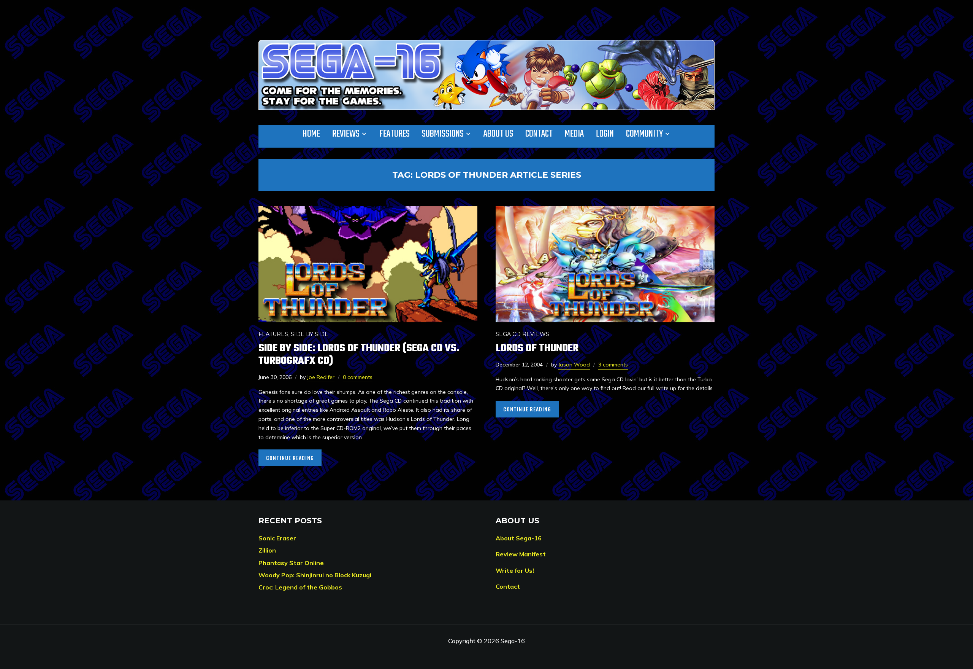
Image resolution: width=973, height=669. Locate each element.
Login (605, 134)
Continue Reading (290, 458)
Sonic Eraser (277, 538)
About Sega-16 (519, 538)
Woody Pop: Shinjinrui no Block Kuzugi (314, 575)
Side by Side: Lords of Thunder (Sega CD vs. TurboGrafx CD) (358, 354)
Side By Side (309, 334)
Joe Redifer (320, 377)
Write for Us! (515, 570)
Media (574, 134)
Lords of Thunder (537, 348)
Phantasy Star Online (291, 563)
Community (644, 134)
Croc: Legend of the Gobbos (300, 587)
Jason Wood (574, 364)
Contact (539, 134)
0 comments (357, 377)
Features (394, 134)
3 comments (613, 364)
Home (311, 134)
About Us (498, 134)
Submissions (443, 134)
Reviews (346, 134)
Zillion (267, 550)
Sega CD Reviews (522, 334)
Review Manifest (521, 554)
